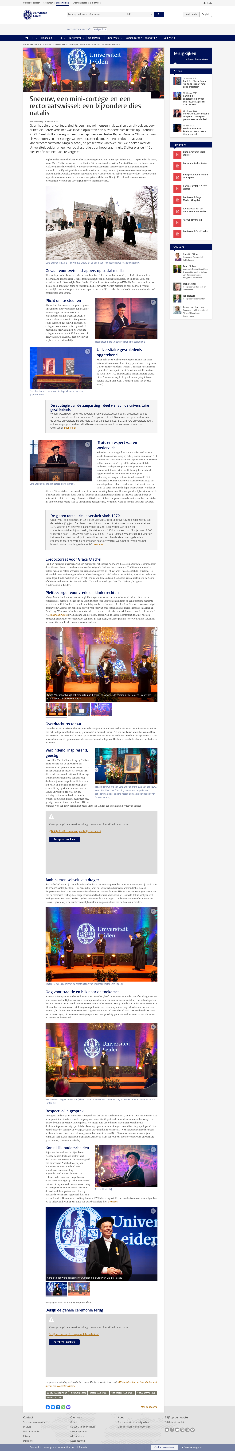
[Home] (26, 38)
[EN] (205, 14)
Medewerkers (62, 2)
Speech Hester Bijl (192, 220)
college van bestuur (57, 1393)
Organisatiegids (80, 2)
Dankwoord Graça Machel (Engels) (192, 199)
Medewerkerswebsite (32, 44)
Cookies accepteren (164, 1447)
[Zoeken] (159, 14)
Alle (129, 14)
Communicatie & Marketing (141, 38)
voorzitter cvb (54, 1397)
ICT (60, 38)
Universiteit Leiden (31, 2)
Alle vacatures (77, 1436)
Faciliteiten (75, 38)
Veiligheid (169, 38)
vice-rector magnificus (122, 1393)
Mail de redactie (149, 1407)
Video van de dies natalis (196, 59)
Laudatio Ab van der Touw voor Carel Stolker (195, 210)
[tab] (56, 709)
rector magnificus (98, 1393)
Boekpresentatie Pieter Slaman (195, 187)
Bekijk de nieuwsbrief (175, 1422)
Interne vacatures (78, 1431)
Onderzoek (112, 38)
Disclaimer (28, 1440)
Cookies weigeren (193, 1447)
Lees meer (70, 427)
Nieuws (48, 44)
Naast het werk (77, 1440)
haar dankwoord (59, 614)
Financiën (46, 38)
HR (32, 38)
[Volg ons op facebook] (172, 1430)
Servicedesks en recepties (35, 1422)
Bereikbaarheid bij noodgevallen (133, 1422)
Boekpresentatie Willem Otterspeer (195, 176)
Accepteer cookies (64, 839)
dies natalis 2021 (78, 1393)
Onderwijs (94, 38)
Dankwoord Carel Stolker (196, 231)
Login (209, 3)
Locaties (27, 1426)
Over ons (74, 1422)
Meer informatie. (80, 1447)
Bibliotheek (95, 2)
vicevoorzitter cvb (146, 1393)
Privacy (26, 1436)
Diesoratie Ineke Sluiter (195, 163)
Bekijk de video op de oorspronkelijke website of (76, 831)
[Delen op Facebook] (48, 1407)
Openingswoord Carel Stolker (194, 153)
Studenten (48, 2)
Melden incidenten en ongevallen (134, 1426)
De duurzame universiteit (82, 1426)
